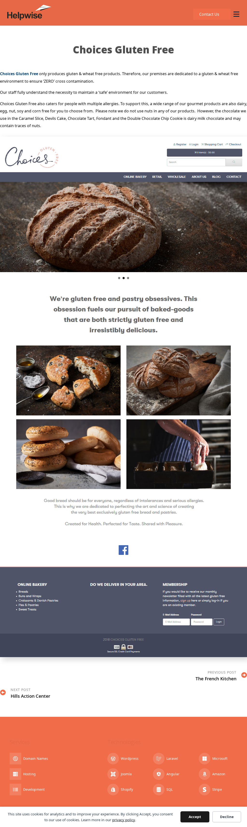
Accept (195, 816)
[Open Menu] (236, 14)
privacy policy (123, 819)
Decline (227, 816)
